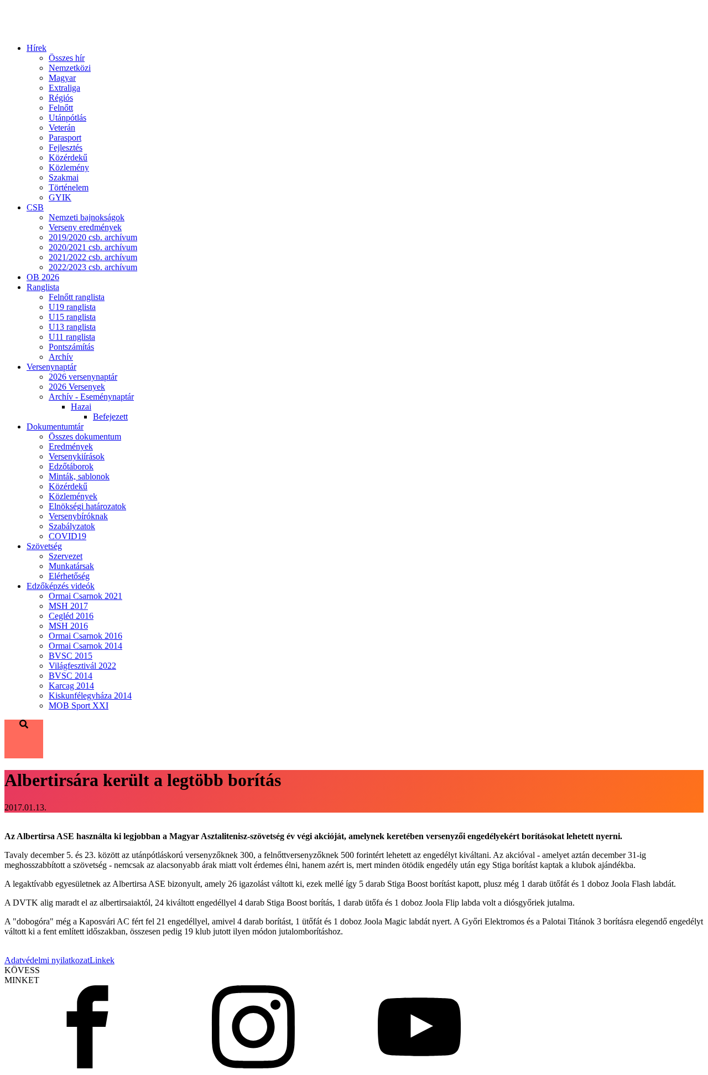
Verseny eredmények (85, 227)
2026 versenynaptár (83, 376)
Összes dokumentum (85, 436)
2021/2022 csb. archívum (93, 257)
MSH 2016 (68, 625)
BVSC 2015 (70, 655)
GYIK (60, 197)
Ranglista (43, 287)
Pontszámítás (71, 347)
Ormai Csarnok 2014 (85, 645)
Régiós (61, 97)
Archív (61, 356)
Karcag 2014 (71, 685)
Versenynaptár (51, 366)
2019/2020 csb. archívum (93, 237)
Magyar (62, 77)
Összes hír (67, 58)
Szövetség (44, 546)
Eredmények (71, 446)
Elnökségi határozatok (87, 506)
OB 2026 (43, 277)
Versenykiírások (77, 456)
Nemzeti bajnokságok (86, 217)
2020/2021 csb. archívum (93, 247)
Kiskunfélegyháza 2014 (90, 695)
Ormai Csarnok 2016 (85, 635)
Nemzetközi (70, 68)
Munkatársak (71, 566)
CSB (35, 207)
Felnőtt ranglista (77, 297)
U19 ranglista (72, 307)
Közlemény (69, 167)
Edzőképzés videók (61, 586)
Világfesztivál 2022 (82, 665)
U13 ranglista (72, 327)
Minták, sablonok (79, 476)
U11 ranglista (72, 337)
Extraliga (64, 87)
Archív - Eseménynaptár (91, 396)
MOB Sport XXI (78, 705)
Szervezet (65, 556)
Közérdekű (68, 157)
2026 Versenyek (77, 386)
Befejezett (110, 416)
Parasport (65, 137)
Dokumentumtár (55, 426)
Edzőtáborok (71, 466)
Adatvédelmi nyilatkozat (47, 960)
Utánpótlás (67, 117)
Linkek (102, 960)
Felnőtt (61, 107)
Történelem (68, 187)
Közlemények (73, 496)
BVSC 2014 (70, 675)
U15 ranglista (72, 317)
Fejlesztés (65, 147)
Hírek (36, 48)
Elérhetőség (69, 576)
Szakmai (64, 177)
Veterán (62, 127)
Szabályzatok (72, 526)
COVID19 (67, 536)
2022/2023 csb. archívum (93, 267)
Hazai (81, 406)
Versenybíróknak (78, 516)
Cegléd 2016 (71, 616)
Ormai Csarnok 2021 (85, 596)
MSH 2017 (68, 606)
